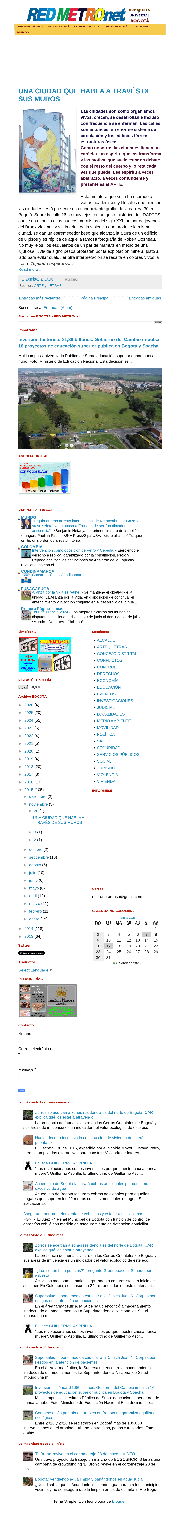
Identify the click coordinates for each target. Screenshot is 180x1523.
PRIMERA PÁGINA (30, 27)
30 (98, 957)
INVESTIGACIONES (115, 701)
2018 (29, 766)
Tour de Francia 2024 (50, 612)
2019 (29, 759)
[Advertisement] (90, 63)
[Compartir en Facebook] (73, 280)
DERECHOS (108, 674)
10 (108, 940)
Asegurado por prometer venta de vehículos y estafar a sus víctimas (83, 1214)
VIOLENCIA (107, 775)
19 (129, 946)
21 (146, 946)
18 (119, 946)
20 (137, 946)
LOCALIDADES (111, 714)
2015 (29, 790)
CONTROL (106, 667)
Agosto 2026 (126, 917)
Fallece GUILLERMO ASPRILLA (63, 1163)
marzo (35, 903)
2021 (29, 743)
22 (156, 946)
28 (36, 811)
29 (156, 952)
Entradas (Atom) (57, 307)
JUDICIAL (106, 707)
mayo (34, 888)
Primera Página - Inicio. (43, 608)
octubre (36, 849)
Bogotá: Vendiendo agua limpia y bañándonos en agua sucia (89, 1479)
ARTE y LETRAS (48, 286)
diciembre (38, 796)
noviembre (39, 804)
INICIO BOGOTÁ (116, 27)
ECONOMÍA (107, 680)
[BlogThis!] (68, 280)
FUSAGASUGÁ (58, 27)
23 (98, 952)
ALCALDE (106, 640)
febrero (36, 911)
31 (108, 957)
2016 (29, 782)
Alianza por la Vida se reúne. (56, 592)
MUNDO (23, 32)
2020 (29, 751)
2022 (29, 736)
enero (34, 919)
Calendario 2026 (128, 963)
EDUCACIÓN (109, 687)
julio (33, 872)
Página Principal (94, 298)
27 (137, 952)
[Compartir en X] (71, 280)
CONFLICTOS (109, 660)
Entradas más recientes (40, 298)
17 (108, 946)
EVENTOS (106, 694)
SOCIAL (104, 761)
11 (119, 940)
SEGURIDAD (109, 748)
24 (108, 952)
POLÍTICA (106, 734)
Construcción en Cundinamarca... (61, 575)
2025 (29, 712)
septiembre (39, 857)
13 (137, 940)
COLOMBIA (140, 27)
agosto (35, 865)
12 (129, 940)
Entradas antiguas (145, 298)
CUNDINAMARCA (87, 27)
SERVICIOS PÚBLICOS (118, 754)
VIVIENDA (106, 781)
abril (33, 896)
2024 (29, 720)
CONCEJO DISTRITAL (117, 653)
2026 (29, 705)
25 (119, 952)
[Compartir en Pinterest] (76, 280)
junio (34, 880)
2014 (29, 928)
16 (98, 946)
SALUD (103, 741)
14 (146, 940)
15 (156, 940)
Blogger (119, 1501)
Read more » (29, 269)
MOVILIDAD (108, 727)
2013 (29, 936)
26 (129, 952)
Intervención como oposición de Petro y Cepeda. (73, 550)
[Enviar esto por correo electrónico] (66, 280)
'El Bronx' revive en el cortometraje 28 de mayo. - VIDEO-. (86, 1454)
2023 (29, 728)
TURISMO (106, 768)
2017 (29, 774)
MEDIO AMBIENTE (114, 721)
